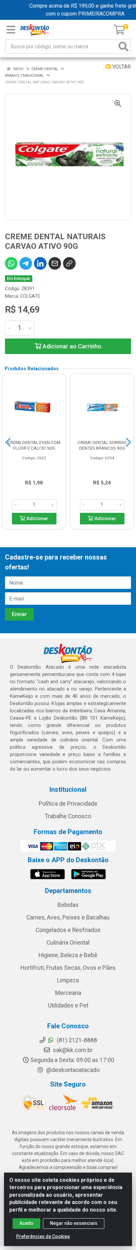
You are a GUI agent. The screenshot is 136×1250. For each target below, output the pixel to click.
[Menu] (11, 30)
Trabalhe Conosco (68, 816)
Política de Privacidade (68, 803)
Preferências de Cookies (43, 1236)
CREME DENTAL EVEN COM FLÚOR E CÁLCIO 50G (34, 445)
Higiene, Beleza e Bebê (68, 955)
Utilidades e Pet (68, 1005)
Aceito (26, 1223)
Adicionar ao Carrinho (71, 346)
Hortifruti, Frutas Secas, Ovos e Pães (68, 967)
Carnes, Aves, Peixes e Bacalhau (68, 917)
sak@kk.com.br (72, 1050)
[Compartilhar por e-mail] (55, 263)
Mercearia (68, 993)
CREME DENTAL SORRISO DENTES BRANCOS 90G (102, 445)
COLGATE (30, 296)
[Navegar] (8, 442)
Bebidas (68, 905)
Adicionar (36, 518)
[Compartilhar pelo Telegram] (25, 263)
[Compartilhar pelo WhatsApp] (11, 263)
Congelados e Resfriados (68, 930)
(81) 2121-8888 (76, 1040)
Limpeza (68, 980)
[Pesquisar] (123, 46)
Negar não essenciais (73, 1223)
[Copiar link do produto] (69, 263)
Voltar (121, 67)
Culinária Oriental (68, 942)
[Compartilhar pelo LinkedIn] (40, 263)
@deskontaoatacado (72, 1070)
